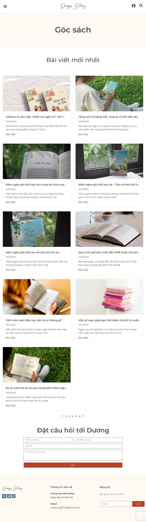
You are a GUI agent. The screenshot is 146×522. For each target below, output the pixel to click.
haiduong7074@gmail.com (65, 507)
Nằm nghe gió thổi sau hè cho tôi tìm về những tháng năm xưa (32, 252)
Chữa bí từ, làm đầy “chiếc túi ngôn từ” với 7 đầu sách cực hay (34, 117)
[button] (5, 6)
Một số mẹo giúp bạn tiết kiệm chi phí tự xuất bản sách (108, 320)
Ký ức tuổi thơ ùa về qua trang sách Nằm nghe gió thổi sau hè (36, 388)
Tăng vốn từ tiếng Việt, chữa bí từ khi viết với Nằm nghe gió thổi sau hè (107, 117)
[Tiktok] (14, 496)
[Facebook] (4, 496)
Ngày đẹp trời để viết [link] (62, 497)
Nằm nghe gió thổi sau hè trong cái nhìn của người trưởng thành (35, 185)
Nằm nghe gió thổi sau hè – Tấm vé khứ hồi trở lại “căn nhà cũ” (109, 185)
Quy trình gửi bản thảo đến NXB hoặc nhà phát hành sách (109, 252)
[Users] (9, 496)
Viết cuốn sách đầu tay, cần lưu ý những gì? (34, 320)
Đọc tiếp (10, 134)
